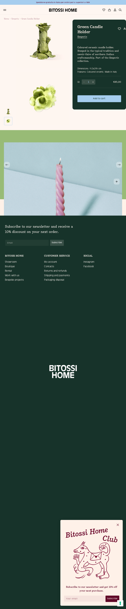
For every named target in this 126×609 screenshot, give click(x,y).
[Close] (117, 525)
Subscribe (112, 598)
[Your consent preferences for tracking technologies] (120, 603)
